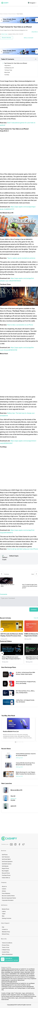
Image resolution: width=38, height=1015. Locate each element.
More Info (4, 938)
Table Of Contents (7, 59)
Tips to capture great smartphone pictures (21, 258)
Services (3, 850)
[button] (33, 610)
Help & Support (5, 923)
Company (3, 882)
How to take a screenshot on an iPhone (20, 325)
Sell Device (4, 905)
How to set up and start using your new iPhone (22, 549)
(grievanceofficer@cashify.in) (9, 981)
